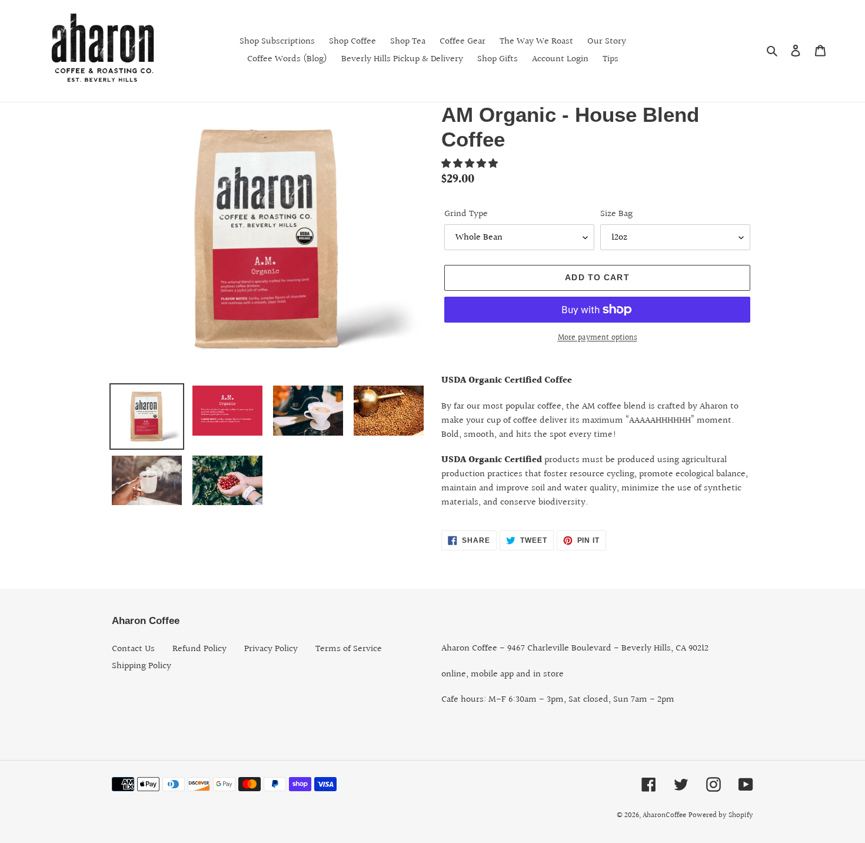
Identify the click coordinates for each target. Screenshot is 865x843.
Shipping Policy (141, 666)
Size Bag (616, 214)
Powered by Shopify (720, 815)
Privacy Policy (271, 649)
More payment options (597, 338)
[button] (470, 164)
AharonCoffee (664, 815)
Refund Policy (199, 649)
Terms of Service (348, 649)
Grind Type (466, 214)
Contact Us (133, 649)
